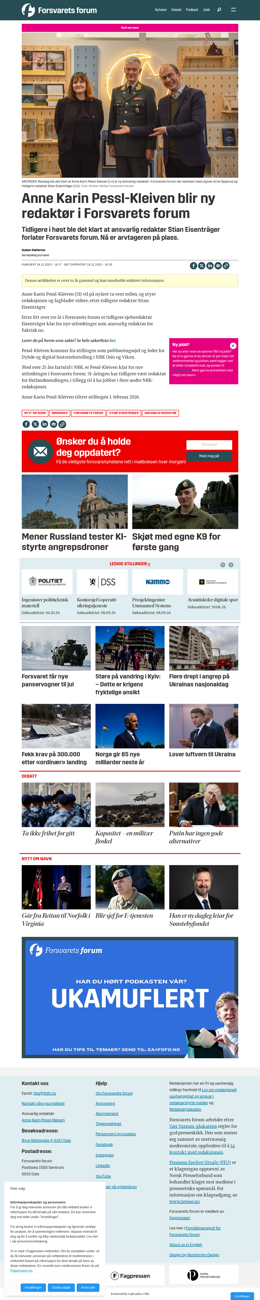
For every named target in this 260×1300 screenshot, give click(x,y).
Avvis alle (88, 1287)
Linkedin (103, 1166)
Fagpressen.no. (21, 1270)
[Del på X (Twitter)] (202, 265)
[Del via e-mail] (218, 265)
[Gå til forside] (59, 10)
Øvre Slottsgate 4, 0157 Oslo (46, 1141)
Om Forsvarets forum (114, 1094)
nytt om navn (35, 413)
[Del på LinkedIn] (210, 265)
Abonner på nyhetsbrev (116, 1187)
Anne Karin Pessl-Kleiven (43, 1120)
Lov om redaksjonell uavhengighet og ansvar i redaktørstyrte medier (202, 1096)
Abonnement (107, 1114)
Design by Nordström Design (194, 1255)
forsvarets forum (88, 413)
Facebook (104, 1145)
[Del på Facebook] (193, 265)
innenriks (60, 413)
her (112, 340)
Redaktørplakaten (185, 1110)
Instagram (105, 1155)
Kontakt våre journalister (43, 1104)
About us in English (185, 1245)
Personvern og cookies (116, 1134)
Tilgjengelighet (108, 1124)
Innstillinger (242, 1296)
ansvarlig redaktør (160, 413)
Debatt (176, 10)
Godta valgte (61, 1287)
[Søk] (219, 10)
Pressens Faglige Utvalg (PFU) (200, 1162)
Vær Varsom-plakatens (193, 1126)
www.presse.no (184, 1201)
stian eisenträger (124, 413)
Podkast (192, 10)
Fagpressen (179, 1218)
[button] (223, 564)
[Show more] (233, 346)
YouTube (103, 1177)
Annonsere (105, 1104)
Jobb (206, 10)
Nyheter (161, 10)
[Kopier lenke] (226, 265)
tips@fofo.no (181, 370)
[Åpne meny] (233, 10)
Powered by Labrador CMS (130, 1294)
